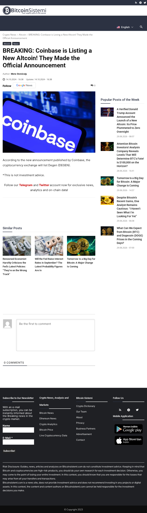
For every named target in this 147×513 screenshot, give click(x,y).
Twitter (44, 185)
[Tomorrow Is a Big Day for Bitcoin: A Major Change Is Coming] (81, 246)
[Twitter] (145, 3)
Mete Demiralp (19, 73)
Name (6, 425)
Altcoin (22, 34)
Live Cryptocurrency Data (53, 435)
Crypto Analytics (48, 424)
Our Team (81, 411)
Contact (80, 439)
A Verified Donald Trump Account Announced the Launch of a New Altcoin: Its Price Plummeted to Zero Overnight (128, 120)
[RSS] (136, 3)
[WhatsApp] (44, 208)
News (16, 43)
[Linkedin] (53, 208)
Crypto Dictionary (85, 406)
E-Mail (8, 437)
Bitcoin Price (46, 429)
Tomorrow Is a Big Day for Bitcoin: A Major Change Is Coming (81, 262)
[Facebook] (27, 208)
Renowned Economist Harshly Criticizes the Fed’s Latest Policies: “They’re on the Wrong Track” (15, 266)
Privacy (80, 422)
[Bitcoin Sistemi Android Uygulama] (128, 433)
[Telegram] (140, 3)
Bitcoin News (46, 412)
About (79, 417)
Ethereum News (47, 418)
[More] (71, 208)
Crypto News (9, 34)
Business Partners (85, 428)
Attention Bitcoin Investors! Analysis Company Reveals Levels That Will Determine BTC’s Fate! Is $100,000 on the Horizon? (130, 155)
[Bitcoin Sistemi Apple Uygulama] (128, 444)
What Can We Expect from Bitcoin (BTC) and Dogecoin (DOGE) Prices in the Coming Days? (130, 235)
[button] (141, 27)
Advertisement (84, 434)
